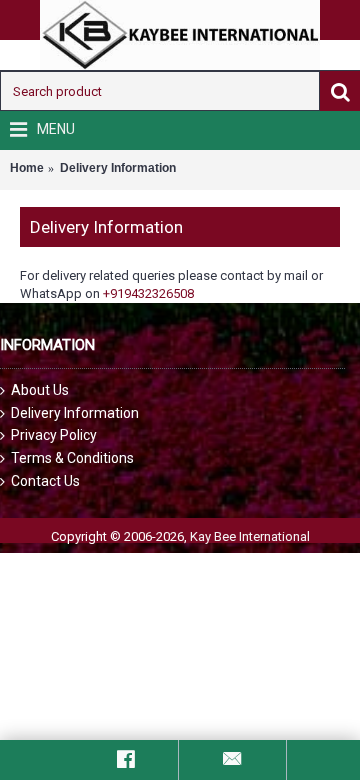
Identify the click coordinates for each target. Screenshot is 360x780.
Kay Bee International (250, 536)
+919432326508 (148, 293)
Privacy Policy (54, 435)
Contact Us (45, 481)
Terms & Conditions (72, 458)
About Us (40, 390)
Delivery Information (75, 413)
